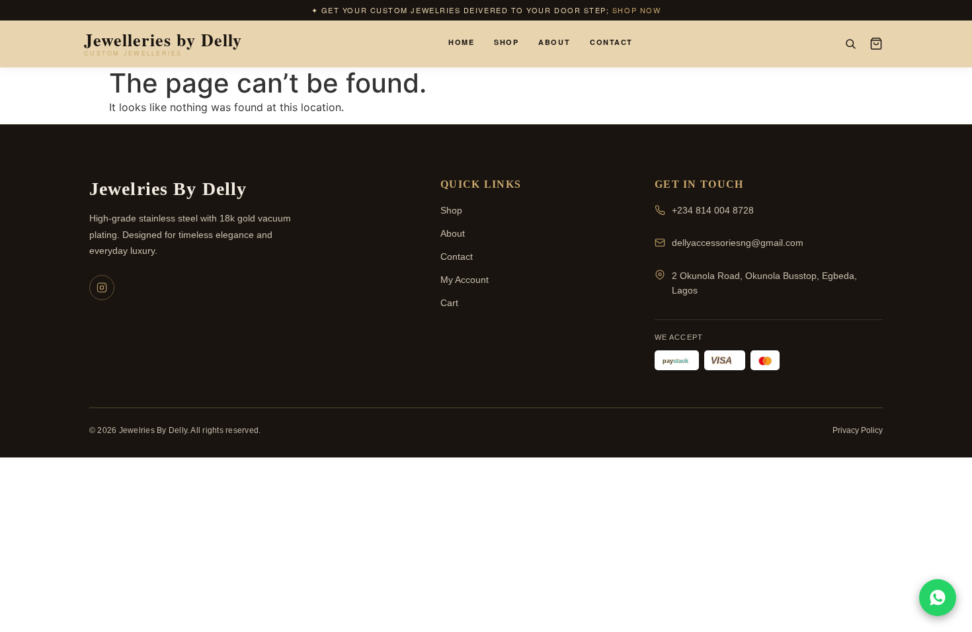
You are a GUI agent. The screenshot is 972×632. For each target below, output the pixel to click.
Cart (449, 302)
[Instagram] (101, 287)
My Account (464, 279)
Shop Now (636, 10)
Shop (506, 42)
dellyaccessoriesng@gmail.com (737, 242)
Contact (611, 42)
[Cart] (876, 44)
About (554, 42)
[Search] (850, 43)
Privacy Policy (857, 430)
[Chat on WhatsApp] (937, 597)
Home (461, 42)
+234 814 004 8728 (713, 210)
